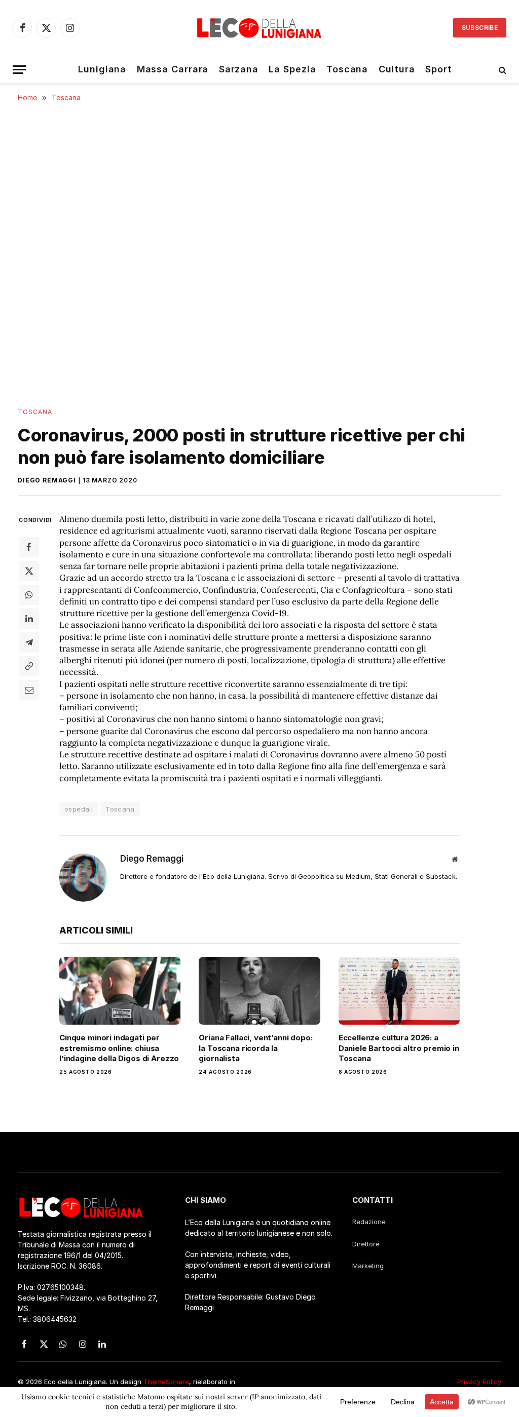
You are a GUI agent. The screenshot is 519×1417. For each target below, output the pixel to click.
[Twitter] (29, 571)
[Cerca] (501, 69)
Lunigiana (102, 69)
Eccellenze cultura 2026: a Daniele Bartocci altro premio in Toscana (399, 1048)
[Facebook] (29, 547)
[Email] (29, 690)
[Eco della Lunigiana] (259, 28)
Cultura (397, 69)
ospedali (78, 809)
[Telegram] (29, 642)
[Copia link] (29, 666)
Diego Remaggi (47, 480)
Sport (438, 69)
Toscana (347, 69)
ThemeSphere (166, 1382)
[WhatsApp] (29, 595)
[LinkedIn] (29, 619)
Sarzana (238, 69)
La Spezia (292, 69)
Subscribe (480, 27)
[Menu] (19, 69)
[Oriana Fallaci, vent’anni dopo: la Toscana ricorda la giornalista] (259, 991)
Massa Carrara (173, 69)
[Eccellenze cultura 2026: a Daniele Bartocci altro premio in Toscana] (399, 991)
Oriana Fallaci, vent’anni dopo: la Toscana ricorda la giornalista (255, 1048)
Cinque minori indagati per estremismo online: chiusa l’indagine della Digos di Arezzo (119, 1048)
